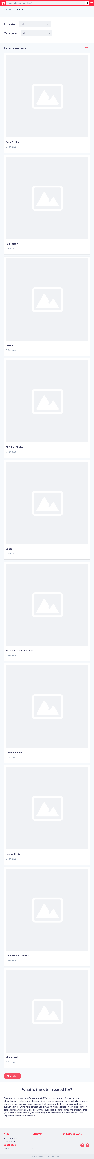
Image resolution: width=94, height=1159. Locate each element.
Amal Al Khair (13, 141)
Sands (9, 548)
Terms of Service (10, 1138)
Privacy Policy (9, 1141)
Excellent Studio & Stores (19, 650)
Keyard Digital (13, 853)
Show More (12, 1076)
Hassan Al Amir (14, 752)
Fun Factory (12, 243)
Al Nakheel (12, 1057)
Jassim (9, 345)
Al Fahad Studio (14, 447)
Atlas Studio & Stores (17, 955)
